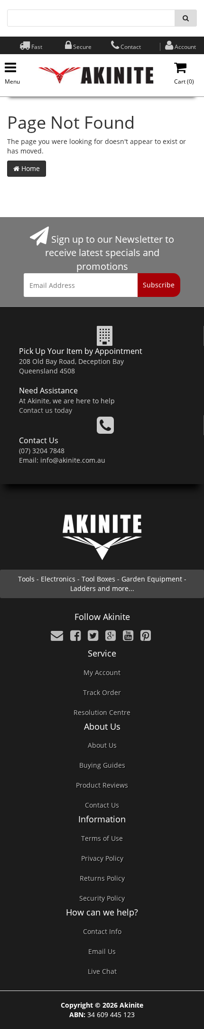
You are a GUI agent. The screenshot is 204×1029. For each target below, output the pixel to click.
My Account (102, 672)
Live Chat (102, 971)
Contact (131, 47)
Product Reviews (102, 785)
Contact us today (45, 410)
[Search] (186, 18)
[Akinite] (96, 74)
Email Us (102, 951)
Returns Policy (102, 878)
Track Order (102, 692)
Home (29, 168)
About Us (102, 745)
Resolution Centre (102, 712)
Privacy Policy (102, 858)
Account (185, 47)
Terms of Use (102, 838)
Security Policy (102, 898)
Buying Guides (102, 765)
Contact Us (102, 805)
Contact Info (102, 931)
